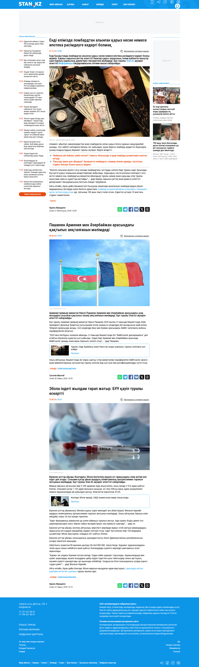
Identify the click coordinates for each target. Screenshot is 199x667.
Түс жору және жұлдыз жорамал (31, 642)
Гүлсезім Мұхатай (56, 375)
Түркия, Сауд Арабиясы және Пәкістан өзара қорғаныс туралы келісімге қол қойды (108, 348)
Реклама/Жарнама (29, 629)
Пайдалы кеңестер (108, 663)
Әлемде (100, 4)
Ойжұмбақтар (174, 648)
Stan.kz (130, 60)
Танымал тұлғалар (173, 645)
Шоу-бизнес (129, 4)
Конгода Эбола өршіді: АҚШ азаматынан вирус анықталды (100, 497)
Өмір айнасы (56, 4)
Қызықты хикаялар (88, 663)
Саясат (85, 4)
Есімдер (22, 652)
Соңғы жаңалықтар (32, 194)
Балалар (177, 652)
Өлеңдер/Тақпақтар (27, 648)
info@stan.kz (25, 607)
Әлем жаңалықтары (67, 369)
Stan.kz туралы (27, 625)
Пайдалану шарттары (31, 634)
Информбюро (66, 63)
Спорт (115, 4)
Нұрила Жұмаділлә (57, 208)
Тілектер (22, 645)
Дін (178, 642)
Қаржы (70, 4)
